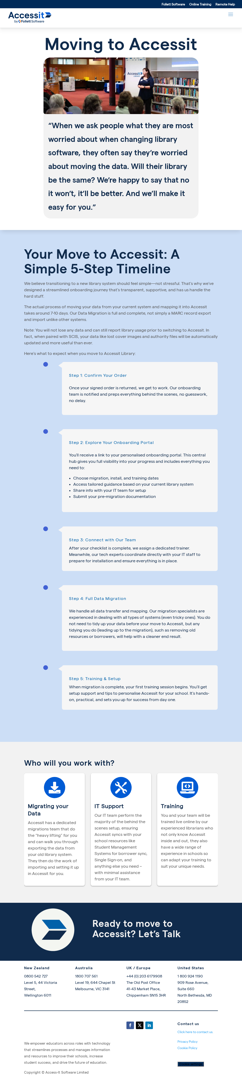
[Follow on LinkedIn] (149, 1025)
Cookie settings (190, 1064)
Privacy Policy (187, 1041)
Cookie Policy (187, 1048)
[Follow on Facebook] (130, 1025)
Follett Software (173, 4)
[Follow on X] (139, 1025)
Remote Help (225, 4)
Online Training (200, 4)
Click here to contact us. (195, 1032)
